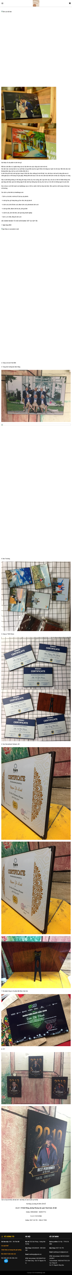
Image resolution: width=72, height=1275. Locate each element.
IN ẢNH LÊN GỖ (41, 1204)
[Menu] (2, 3)
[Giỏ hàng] (70, 3)
